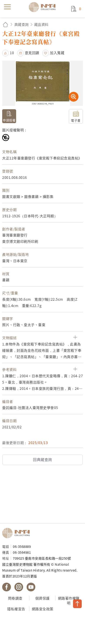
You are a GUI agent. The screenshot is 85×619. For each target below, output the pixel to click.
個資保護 (42, 598)
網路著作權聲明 (69, 601)
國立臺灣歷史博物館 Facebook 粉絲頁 (6, 587)
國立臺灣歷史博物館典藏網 (43, 7)
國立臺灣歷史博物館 (17, 533)
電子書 (76, 120)
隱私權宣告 (16, 608)
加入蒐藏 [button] (57, 52)
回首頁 (5, 24)
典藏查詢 (21, 24)
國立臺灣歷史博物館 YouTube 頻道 (31, 587)
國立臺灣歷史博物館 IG (18, 587)
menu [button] (7, 7)
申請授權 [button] (9, 120)
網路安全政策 (42, 608)
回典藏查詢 (42, 459)
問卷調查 (15, 598)
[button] (8, 52)
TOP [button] (77, 603)
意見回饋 (32, 52)
